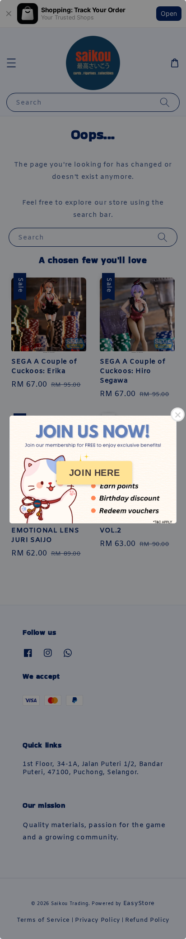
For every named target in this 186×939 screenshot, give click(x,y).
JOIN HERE (94, 473)
